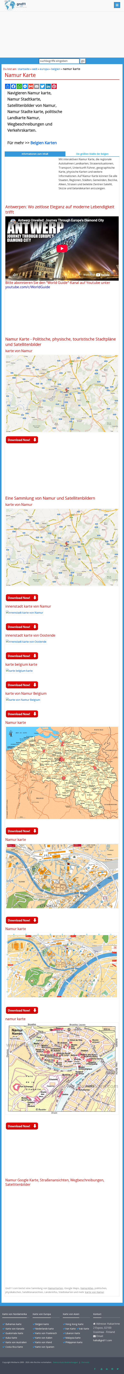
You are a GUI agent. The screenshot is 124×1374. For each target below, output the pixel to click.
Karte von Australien (16, 1342)
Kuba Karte (11, 1337)
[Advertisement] (62, 34)
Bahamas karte (13, 1324)
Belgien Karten (44, 142)
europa (44, 69)
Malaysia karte (73, 1337)
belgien (55, 69)
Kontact (97, 1314)
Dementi (85, 1362)
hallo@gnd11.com (102, 1340)
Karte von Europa (42, 1314)
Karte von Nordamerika (14, 1314)
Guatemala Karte (14, 1333)
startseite (24, 69)
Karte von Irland (43, 1342)
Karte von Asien (71, 1314)
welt (34, 69)
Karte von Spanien (44, 1346)
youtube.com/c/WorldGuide (27, 287)
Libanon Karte (72, 1333)
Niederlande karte (44, 1328)
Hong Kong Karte (74, 1324)
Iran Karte (70, 1328)
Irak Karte (84, 1328)
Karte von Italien (43, 1337)
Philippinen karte (74, 1342)
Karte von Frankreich (46, 1333)
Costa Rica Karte (14, 1346)
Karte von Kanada (14, 1328)
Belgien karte (42, 1324)
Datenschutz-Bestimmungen (65, 1362)
